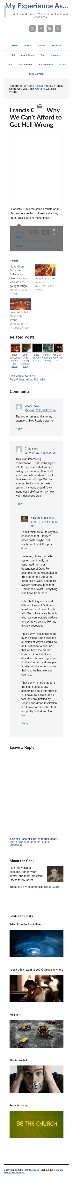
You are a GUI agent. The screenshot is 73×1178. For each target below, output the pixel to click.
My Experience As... (36, 6)
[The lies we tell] (37, 1092)
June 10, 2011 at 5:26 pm (40, 452)
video (43, 379)
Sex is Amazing (18, 1105)
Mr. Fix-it (15, 1015)
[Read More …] (53, 887)
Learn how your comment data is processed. (30, 843)
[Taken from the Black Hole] (37, 956)
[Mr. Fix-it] (37, 1046)
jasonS (29, 406)
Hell (36, 379)
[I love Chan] (22, 279)
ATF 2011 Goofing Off (58, 357)
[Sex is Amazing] (37, 1137)
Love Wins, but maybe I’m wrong (19, 316)
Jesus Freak (29, 375)
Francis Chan (26, 379)
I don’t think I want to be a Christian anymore (36, 969)
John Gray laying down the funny (25, 360)
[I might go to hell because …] (45, 270)
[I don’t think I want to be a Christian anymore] (37, 1001)
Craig (28, 448)
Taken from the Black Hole (25, 924)
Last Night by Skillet (36, 357)
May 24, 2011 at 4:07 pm (40, 410)
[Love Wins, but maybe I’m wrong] (20, 304)
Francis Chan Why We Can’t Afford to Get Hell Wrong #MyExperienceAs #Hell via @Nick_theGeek (46, 232)
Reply (19, 428)
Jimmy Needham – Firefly (47, 357)
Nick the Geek (31, 1170)
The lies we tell (18, 1060)
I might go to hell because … (45, 280)
